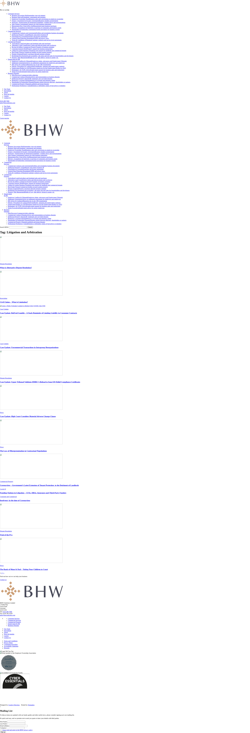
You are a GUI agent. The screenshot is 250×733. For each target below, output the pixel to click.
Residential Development (42, 56)
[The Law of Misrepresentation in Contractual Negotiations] (125, 432)
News (2, 412)
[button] (30, 227)
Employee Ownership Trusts (37, 19)
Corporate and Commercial (8, 496)
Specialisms (7, 91)
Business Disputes (13, 73)
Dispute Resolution (6, 264)
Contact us (3, 580)
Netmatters (31, 705)
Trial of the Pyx (6, 535)
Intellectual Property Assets (30, 35)
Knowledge (3, 298)
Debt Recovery (25, 75)
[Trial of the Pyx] (125, 516)
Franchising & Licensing (29, 36)
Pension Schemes (31, 54)
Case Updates (4, 309)
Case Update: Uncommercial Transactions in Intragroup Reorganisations (29, 347)
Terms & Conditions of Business (37, 40)
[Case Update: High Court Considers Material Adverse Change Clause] (125, 397)
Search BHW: (4, 227)
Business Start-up (29, 17)
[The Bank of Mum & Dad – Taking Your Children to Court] (125, 550)
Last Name (3, 724)
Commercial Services (14, 31)
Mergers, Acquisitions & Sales (36, 28)
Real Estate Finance (32, 52)
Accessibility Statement (11, 646)
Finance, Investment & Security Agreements (35, 21)
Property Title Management (35, 57)
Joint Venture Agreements (31, 24)
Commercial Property (14, 42)
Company (3, 728)
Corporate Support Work (32, 49)
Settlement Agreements (38, 63)
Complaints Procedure (11, 644)
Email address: (4, 726)
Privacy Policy (8, 643)
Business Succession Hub (28, 15)
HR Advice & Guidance (31, 64)
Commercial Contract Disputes (36, 77)
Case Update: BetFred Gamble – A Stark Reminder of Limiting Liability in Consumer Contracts (38, 313)
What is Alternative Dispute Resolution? (16, 268)
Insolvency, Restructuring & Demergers (38, 22)
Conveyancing (4, 118)
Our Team (7, 89)
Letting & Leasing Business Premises (39, 50)
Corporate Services (14, 14)
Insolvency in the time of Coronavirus (15, 500)
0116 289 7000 (4, 101)
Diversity (7, 648)
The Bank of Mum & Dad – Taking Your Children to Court (24, 569)
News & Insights (9, 94)
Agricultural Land (31, 43)
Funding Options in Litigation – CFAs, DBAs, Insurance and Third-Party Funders (33, 493)
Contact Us (7, 98)
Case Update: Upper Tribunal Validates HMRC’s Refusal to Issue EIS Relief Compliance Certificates (40, 382)
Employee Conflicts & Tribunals (39, 61)
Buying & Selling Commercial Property (33, 47)
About (6, 92)
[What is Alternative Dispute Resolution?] (125, 248)
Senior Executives (30, 71)
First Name (3, 722)
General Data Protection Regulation (30, 38)
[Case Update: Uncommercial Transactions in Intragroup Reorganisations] (125, 328)
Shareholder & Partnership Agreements (36, 29)
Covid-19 (3, 489)
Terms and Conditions (10, 641)
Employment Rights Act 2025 (39, 68)
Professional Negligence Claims (38, 86)
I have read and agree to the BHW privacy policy (17, 730)
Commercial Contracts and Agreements (37, 33)
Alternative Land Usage (34, 45)
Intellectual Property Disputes (32, 78)
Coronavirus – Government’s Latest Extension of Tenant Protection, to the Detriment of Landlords (39, 485)
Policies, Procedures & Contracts (38, 66)
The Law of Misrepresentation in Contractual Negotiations (23, 451)
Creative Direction (14, 705)
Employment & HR (14, 59)
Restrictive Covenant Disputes (33, 80)
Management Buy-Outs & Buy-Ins (34, 26)
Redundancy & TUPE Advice (38, 70)
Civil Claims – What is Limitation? (14, 302)
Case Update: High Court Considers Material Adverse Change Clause (28, 416)
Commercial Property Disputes (30, 84)
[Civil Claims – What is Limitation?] (125, 283)
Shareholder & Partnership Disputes (41, 82)
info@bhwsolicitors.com (7, 103)
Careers (6, 96)
